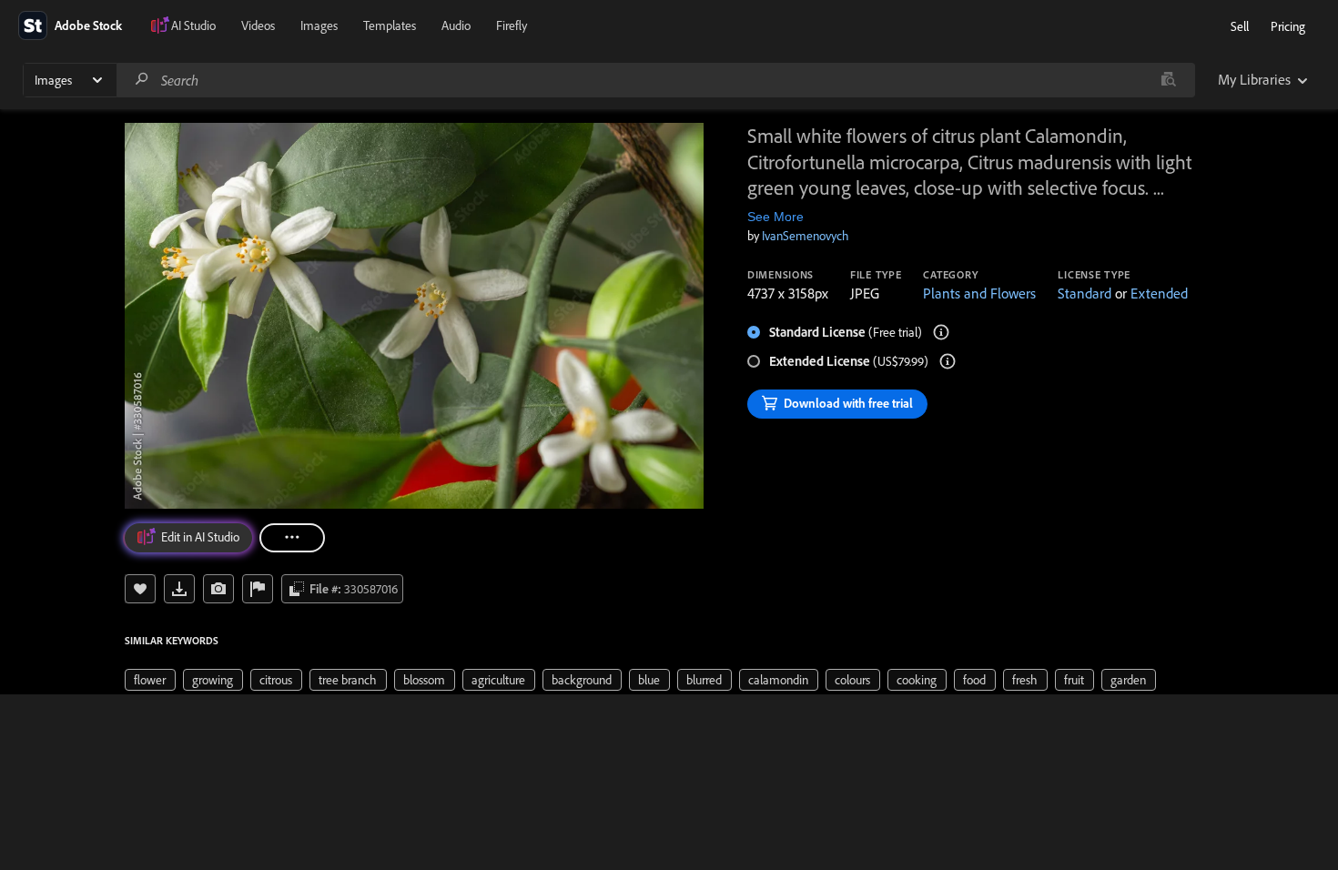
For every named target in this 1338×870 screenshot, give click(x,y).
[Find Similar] (218, 588)
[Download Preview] (179, 588)
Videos (258, 25)
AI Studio (193, 25)
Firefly (511, 25)
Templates (389, 25)
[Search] (142, 79)
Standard (1084, 293)
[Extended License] (947, 361)
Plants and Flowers (979, 293)
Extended (1159, 293)
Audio (456, 25)
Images (319, 25)
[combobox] (655, 80)
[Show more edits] (292, 537)
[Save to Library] (140, 588)
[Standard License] (941, 332)
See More (775, 216)
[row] (150, 680)
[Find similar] (1168, 80)
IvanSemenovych (805, 236)
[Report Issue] (257, 588)
